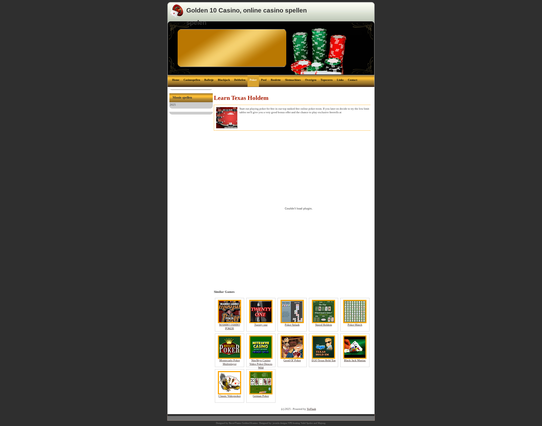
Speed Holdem (323, 324)
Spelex (309, 423)
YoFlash (311, 409)
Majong (321, 423)
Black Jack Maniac (355, 360)
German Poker (261, 396)
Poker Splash (292, 324)
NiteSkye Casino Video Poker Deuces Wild (260, 364)
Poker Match (355, 324)
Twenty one (261, 324)
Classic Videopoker (229, 396)
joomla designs (280, 423)
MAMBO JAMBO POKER (229, 326)
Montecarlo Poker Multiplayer (229, 362)
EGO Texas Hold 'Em (324, 360)
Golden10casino (250, 423)
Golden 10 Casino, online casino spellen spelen (246, 16)
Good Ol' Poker (292, 360)
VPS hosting (294, 423)
